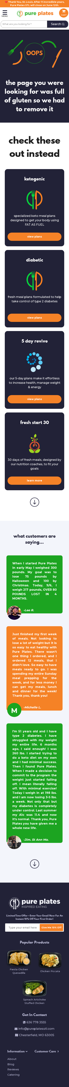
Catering (13, 1074)
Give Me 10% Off (51, 927)
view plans (34, 236)
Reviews (13, 1069)
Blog (10, 1064)
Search (56, 24)
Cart (64, 15)
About (11, 1059)
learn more (34, 480)
